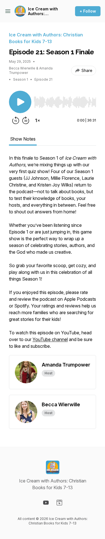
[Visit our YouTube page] (46, 502)
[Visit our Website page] (59, 502)
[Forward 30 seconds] (26, 120)
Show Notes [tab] (23, 139)
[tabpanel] (52, 255)
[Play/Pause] (20, 102)
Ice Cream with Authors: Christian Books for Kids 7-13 (43, 11)
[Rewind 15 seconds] (16, 120)
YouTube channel (50, 339)
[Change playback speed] (37, 120)
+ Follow (88, 11)
